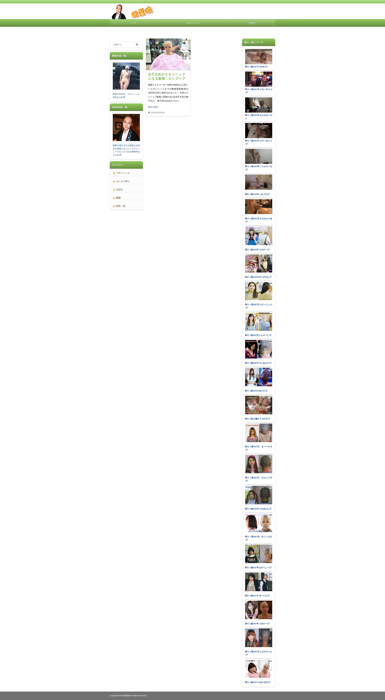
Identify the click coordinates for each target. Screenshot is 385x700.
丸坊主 (252, 22)
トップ (132, 22)
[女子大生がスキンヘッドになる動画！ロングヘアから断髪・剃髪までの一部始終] (168, 54)
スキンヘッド (192, 22)
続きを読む (153, 107)
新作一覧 (120, 206)
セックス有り (123, 181)
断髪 (118, 197)
